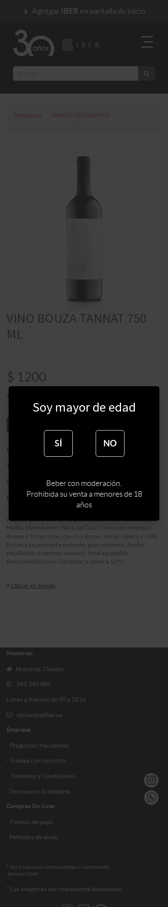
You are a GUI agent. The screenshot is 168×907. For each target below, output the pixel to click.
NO (110, 443)
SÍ (58, 443)
